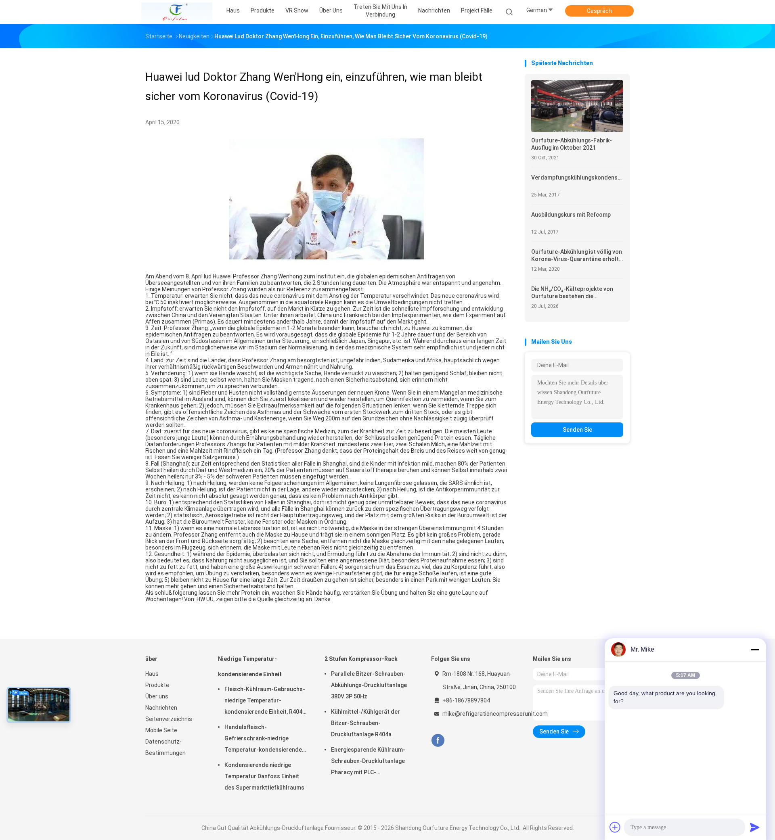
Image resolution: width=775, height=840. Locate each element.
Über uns (156, 696)
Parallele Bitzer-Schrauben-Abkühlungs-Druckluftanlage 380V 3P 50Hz (369, 685)
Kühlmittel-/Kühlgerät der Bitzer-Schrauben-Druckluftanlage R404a (365, 723)
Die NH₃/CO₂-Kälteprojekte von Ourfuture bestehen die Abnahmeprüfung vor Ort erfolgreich (572, 293)
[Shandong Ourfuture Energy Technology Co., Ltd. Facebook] (437, 740)
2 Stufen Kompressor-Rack (361, 659)
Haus (152, 674)
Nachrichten (161, 707)
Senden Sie (577, 429)
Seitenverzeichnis (168, 719)
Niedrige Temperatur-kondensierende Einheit (250, 666)
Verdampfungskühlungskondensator (577, 177)
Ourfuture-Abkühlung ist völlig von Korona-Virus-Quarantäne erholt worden (576, 256)
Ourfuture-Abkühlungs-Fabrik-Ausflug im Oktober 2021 (571, 144)
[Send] (754, 827)
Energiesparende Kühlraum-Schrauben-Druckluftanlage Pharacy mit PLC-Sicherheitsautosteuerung (368, 762)
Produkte (157, 685)
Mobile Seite (161, 730)
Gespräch (599, 11)
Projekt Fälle (476, 10)
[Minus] (755, 649)
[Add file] (615, 827)
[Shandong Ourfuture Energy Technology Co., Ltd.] (176, 12)
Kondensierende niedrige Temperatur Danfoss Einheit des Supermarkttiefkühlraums (264, 776)
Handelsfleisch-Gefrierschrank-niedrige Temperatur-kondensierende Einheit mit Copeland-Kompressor (263, 739)
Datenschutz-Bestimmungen (165, 747)
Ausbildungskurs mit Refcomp (571, 214)
